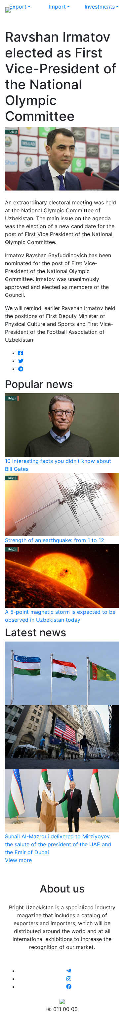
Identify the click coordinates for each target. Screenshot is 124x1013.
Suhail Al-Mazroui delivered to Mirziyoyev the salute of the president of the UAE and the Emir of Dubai (58, 844)
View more (18, 860)
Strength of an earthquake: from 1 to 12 (54, 540)
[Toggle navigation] (109, 9)
